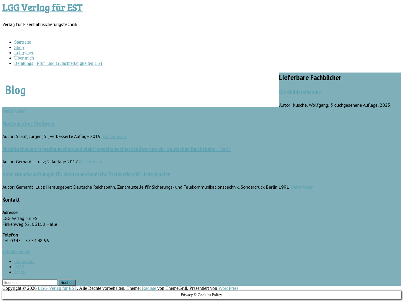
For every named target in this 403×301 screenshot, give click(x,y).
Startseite (22, 42)
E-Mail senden (16, 251)
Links (19, 271)
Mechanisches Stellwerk (28, 123)
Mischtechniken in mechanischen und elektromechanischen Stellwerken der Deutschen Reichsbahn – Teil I (116, 149)
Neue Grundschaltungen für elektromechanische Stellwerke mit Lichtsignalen (86, 174)
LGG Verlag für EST (42, 7)
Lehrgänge (24, 52)
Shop (19, 47)
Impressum (24, 261)
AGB (19, 266)
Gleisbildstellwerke (300, 92)
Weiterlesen (14, 111)
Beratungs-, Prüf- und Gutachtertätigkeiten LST (58, 63)
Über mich (24, 57)
